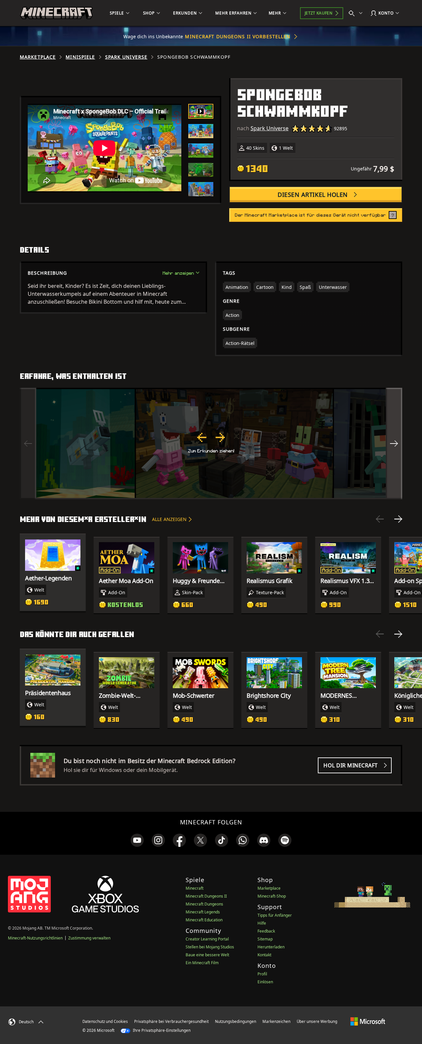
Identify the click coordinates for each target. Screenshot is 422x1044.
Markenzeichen (276, 1021)
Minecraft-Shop (271, 896)
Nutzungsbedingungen (235, 1021)
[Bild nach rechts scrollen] (394, 443)
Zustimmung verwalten (89, 938)
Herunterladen (271, 947)
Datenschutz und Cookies (105, 1021)
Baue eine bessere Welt (207, 955)
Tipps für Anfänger (274, 915)
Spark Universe (126, 57)
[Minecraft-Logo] (56, 13)
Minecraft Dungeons (204, 904)
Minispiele (80, 57)
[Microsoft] (367, 1021)
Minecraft (194, 888)
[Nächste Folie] (398, 519)
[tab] (200, 111)
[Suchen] (357, 13)
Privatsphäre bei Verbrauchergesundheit (171, 1021)
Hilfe (261, 923)
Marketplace (38, 57)
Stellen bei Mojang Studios (210, 947)
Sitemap (265, 939)
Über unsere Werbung (317, 1021)
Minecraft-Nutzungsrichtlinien (35, 938)
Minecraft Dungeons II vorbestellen (237, 36)
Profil (262, 974)
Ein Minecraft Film (202, 963)
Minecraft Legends (203, 912)
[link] (137, 840)
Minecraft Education (204, 920)
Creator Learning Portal (207, 939)
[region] (211, 443)
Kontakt (264, 955)
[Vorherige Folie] (380, 519)
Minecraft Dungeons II (206, 896)
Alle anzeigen (169, 519)
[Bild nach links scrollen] (28, 443)
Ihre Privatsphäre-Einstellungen (161, 1030)
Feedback (266, 931)
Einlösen (265, 982)
